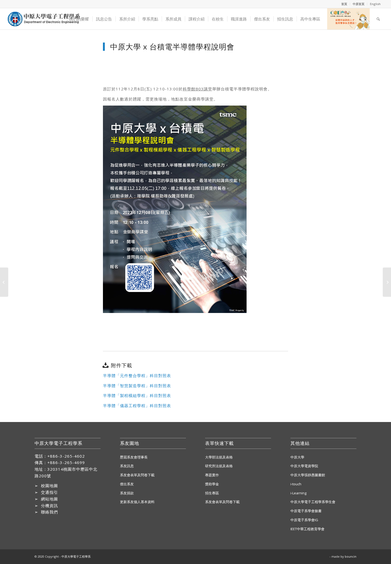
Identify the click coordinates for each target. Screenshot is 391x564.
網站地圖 (49, 499)
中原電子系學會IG (304, 519)
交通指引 (49, 492)
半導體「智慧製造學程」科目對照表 (137, 385)
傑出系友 (127, 484)
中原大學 (297, 457)
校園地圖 (49, 485)
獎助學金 (212, 484)
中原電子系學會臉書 (306, 510)
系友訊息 (127, 465)
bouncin (350, 556)
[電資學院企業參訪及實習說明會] (4, 282)
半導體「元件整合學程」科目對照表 (137, 375)
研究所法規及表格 (219, 465)
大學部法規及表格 (219, 457)
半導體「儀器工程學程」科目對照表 (137, 405)
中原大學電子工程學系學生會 (312, 501)
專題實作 (212, 475)
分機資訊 (49, 505)
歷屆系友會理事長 (134, 457)
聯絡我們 (49, 512)
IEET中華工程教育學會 (307, 529)
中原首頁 (358, 4)
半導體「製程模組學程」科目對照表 (137, 395)
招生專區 (212, 493)
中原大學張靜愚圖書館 (307, 475)
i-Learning (298, 493)
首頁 (344, 4)
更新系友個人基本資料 (137, 501)
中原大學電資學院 (304, 465)
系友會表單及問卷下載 (137, 475)
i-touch (295, 484)
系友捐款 (127, 493)
